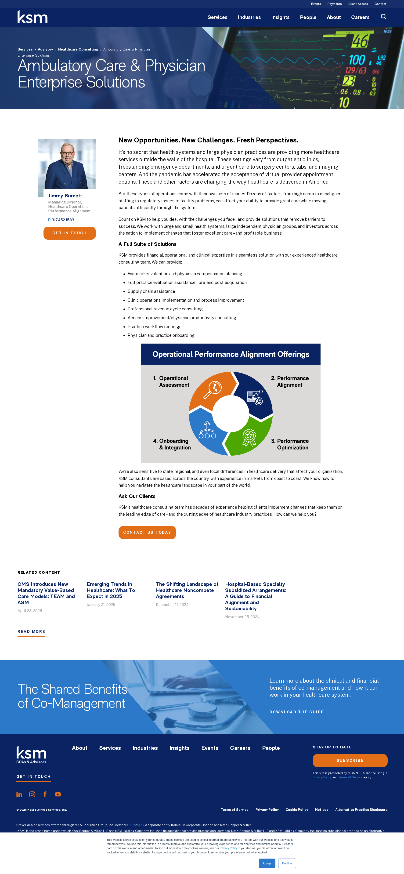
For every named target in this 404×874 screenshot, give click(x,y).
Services (217, 17)
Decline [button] (287, 863)
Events (316, 4)
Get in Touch (69, 233)
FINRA (131, 825)
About (334, 17)
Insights (280, 17)
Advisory (45, 49)
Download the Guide (297, 712)
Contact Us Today (147, 532)
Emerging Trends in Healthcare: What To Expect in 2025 (111, 590)
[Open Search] (383, 17)
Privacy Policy (228, 848)
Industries (249, 17)
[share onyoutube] (58, 794)
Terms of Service (350, 777)
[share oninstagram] (32, 794)
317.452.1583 (63, 220)
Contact (380, 4)
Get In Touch (33, 776)
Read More (31, 631)
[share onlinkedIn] (19, 794)
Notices (321, 810)
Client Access (358, 4)
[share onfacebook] (45, 794)
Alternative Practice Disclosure (361, 810)
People (308, 17)
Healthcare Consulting (78, 49)
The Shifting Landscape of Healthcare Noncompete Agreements (187, 590)
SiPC (140, 825)
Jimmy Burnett (65, 196)
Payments (335, 4)
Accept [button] (267, 863)
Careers (360, 17)
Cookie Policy (297, 810)
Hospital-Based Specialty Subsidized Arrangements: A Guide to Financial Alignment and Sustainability (255, 597)
